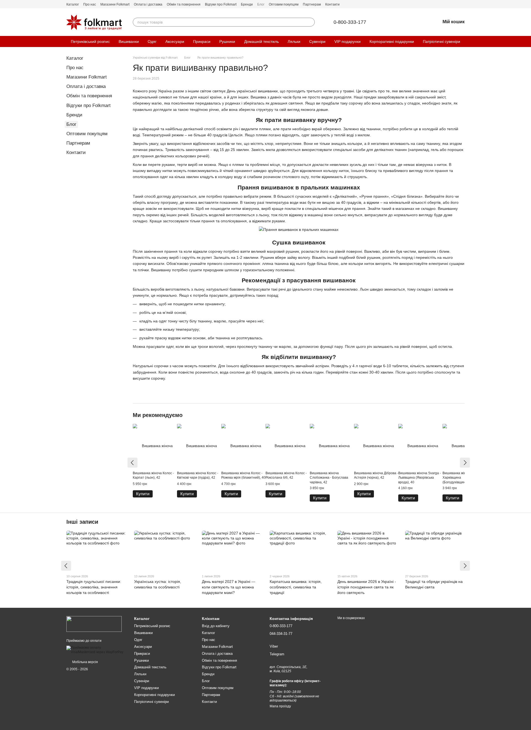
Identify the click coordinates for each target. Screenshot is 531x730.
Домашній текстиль (261, 41)
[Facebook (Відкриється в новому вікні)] (456, 4)
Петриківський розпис (90, 41)
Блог (260, 4)
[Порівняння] (407, 22)
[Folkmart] (94, 624)
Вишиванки (129, 41)
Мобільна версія (84, 662)
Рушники (227, 41)
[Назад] (132, 463)
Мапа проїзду (280, 706)
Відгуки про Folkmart (220, 4)
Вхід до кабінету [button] (216, 626)
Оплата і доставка (148, 4)
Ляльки (294, 41)
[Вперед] (465, 463)
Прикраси (201, 41)
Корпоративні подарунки (391, 41)
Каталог (72, 4)
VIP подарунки (347, 41)
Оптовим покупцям (283, 4)
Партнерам (312, 4)
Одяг (152, 41)
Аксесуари (174, 41)
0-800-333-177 (350, 22)
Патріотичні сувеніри (441, 41)
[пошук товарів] (310, 22)
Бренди (247, 4)
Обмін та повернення (184, 4)
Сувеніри (317, 41)
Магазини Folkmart (114, 4)
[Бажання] (421, 22)
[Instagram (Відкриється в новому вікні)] (462, 4)
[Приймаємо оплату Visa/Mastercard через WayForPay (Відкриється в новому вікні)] (96, 650)
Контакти (332, 4)
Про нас (89, 4)
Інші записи (82, 522)
